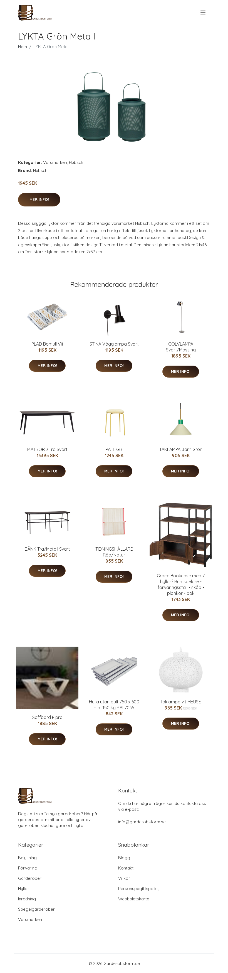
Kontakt (125, 868)
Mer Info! (39, 199)
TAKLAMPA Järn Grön (180, 449)
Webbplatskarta (133, 898)
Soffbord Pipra (47, 717)
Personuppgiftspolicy (139, 888)
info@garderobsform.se (142, 821)
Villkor (124, 878)
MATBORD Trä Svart (47, 449)
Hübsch (76, 162)
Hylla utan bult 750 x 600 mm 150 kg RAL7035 (114, 704)
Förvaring (27, 868)
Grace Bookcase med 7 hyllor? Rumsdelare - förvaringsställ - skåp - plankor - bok (181, 584)
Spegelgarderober (36, 909)
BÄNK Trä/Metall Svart (47, 549)
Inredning (27, 898)
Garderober (29, 878)
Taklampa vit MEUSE (180, 701)
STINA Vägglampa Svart (114, 344)
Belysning (27, 857)
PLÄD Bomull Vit (47, 344)
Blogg (124, 857)
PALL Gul (114, 449)
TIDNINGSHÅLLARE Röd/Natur (114, 552)
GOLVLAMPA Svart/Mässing (181, 347)
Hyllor (23, 888)
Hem (22, 46)
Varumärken (55, 162)
